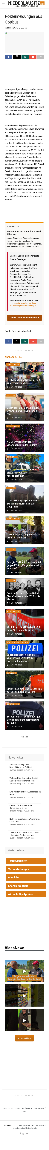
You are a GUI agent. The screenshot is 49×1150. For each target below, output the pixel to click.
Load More (24, 737)
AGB (24, 1111)
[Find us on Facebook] (20, 1133)
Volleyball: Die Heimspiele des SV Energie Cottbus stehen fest (23, 411)
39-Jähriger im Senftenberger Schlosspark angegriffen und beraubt (23, 719)
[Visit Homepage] (26, 4)
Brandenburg (13, 364)
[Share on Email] (32, 57)
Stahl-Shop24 (40, 1125)
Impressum (15, 1108)
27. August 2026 (15, 387)
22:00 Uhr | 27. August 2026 (23, 770)
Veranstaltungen (18, 869)
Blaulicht (11, 673)
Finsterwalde (13, 611)
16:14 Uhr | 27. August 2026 (23, 838)
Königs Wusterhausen (17, 642)
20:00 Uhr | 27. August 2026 (23, 797)
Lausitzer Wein (28, 1125)
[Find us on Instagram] (23, 1133)
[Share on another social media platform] (40, 57)
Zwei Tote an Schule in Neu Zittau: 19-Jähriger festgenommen (21, 472)
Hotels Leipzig (31, 1128)
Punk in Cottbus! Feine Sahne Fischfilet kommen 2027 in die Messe (23, 596)
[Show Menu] (3, 4)
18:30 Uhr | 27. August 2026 (23, 811)
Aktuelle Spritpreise (20, 894)
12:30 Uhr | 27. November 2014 (16, 28)
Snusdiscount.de (19, 1128)
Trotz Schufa (17, 1125)
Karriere (6, 1108)
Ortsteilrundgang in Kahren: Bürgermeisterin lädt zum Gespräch (22, 503)
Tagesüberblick (17, 860)
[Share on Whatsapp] (25, 57)
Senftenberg (13, 704)
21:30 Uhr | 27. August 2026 (23, 784)
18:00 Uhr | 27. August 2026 (23, 824)
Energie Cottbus (18, 885)
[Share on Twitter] (17, 57)
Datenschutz (39, 1108)
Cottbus (11, 395)
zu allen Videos (24, 1038)
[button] (24, 971)
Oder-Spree (12, 457)
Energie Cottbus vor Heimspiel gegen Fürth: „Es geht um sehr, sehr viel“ (24, 565)
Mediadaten (27, 1108)
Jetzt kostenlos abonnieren (24, 317)
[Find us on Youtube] (27, 1133)
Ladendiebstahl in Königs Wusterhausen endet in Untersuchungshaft (21, 658)
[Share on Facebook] (8, 57)
